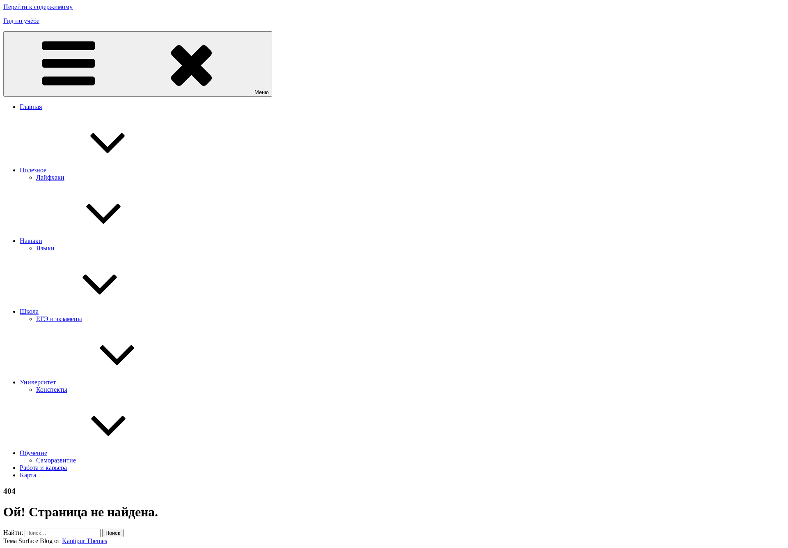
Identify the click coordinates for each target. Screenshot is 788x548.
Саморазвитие (56, 460)
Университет (38, 382)
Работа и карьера (43, 467)
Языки (45, 248)
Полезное (33, 169)
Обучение (33, 452)
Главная (31, 106)
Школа (29, 311)
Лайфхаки (50, 177)
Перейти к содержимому (38, 6)
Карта (28, 475)
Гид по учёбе (21, 20)
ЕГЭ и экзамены (59, 318)
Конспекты (51, 389)
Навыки (31, 240)
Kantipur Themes (84, 540)
